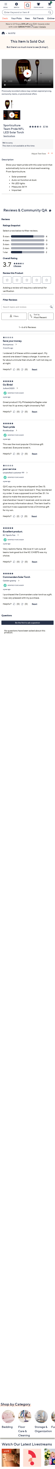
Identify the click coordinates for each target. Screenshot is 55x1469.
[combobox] (24, 12)
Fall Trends (38, 18)
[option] (27, 25)
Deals (5, 18)
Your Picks (16, 18)
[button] (5, 5)
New (27, 18)
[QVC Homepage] (3, 33)
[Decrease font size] (52, 153)
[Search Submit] (50, 12)
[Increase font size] (49, 153)
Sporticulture (9, 136)
